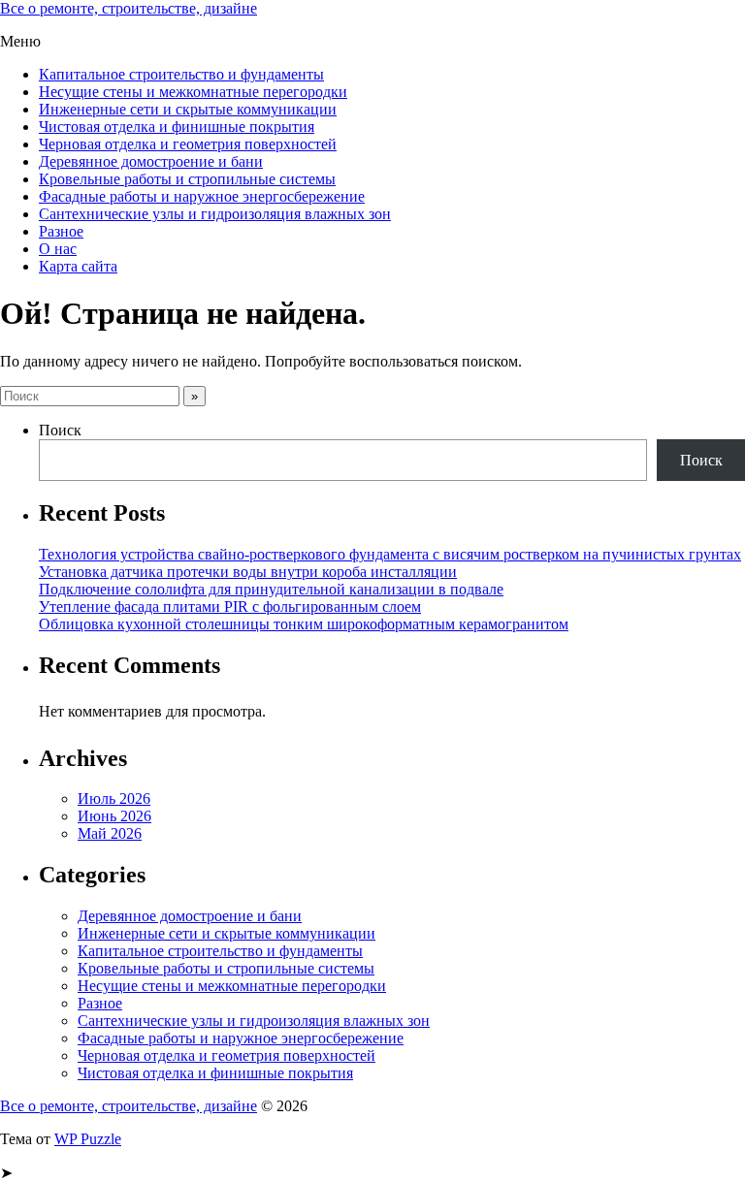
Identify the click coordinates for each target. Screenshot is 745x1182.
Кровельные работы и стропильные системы (187, 179)
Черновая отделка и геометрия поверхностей (188, 144)
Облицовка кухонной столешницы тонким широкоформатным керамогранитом (303, 624)
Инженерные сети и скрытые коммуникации (188, 109)
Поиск (60, 430)
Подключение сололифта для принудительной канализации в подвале (271, 589)
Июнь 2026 (114, 816)
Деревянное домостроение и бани (151, 161)
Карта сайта (78, 266)
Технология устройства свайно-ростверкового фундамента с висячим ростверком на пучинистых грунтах (390, 554)
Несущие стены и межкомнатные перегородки (193, 91)
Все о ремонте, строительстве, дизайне (128, 8)
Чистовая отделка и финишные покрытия (176, 126)
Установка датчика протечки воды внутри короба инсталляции (248, 571)
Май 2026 (110, 833)
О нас (58, 248)
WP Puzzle (87, 1139)
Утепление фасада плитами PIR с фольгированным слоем (230, 606)
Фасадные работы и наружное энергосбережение (202, 196)
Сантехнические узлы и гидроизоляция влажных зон (215, 214)
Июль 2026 (114, 798)
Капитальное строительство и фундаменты (181, 74)
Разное (61, 231)
